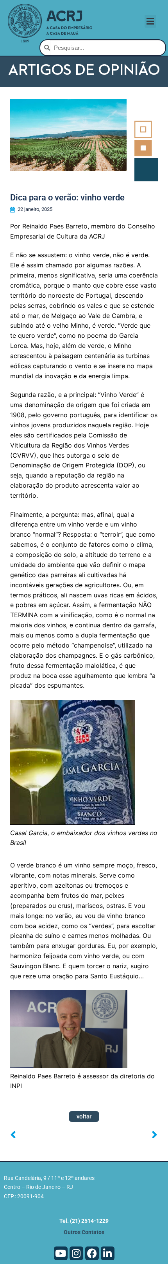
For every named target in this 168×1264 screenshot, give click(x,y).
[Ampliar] (122, 712)
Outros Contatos (84, 1232)
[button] (150, 21)
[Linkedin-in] (107, 1253)
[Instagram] (76, 1253)
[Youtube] (61, 1253)
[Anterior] (47, 1135)
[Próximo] (121, 1135)
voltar (84, 1116)
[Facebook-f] (92, 1253)
